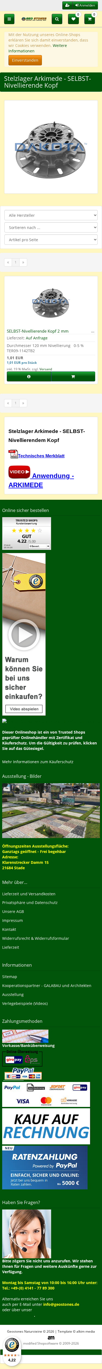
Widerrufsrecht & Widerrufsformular (35, 938)
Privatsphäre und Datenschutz (30, 902)
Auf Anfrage (37, 337)
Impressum (12, 920)
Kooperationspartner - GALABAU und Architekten (46, 985)
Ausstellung (13, 994)
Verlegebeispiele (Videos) (25, 1003)
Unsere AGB (13, 911)
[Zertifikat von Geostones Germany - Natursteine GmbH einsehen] (26, 533)
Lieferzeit (10, 947)
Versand (45, 369)
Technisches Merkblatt (41, 456)
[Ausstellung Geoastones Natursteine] (51, 810)
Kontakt (9, 929)
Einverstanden (25, 60)
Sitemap (9, 976)
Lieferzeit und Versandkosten (28, 893)
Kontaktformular (18, 1315)
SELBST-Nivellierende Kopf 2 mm (38, 331)
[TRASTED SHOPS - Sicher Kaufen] (24, 633)
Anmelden (87, 5)
